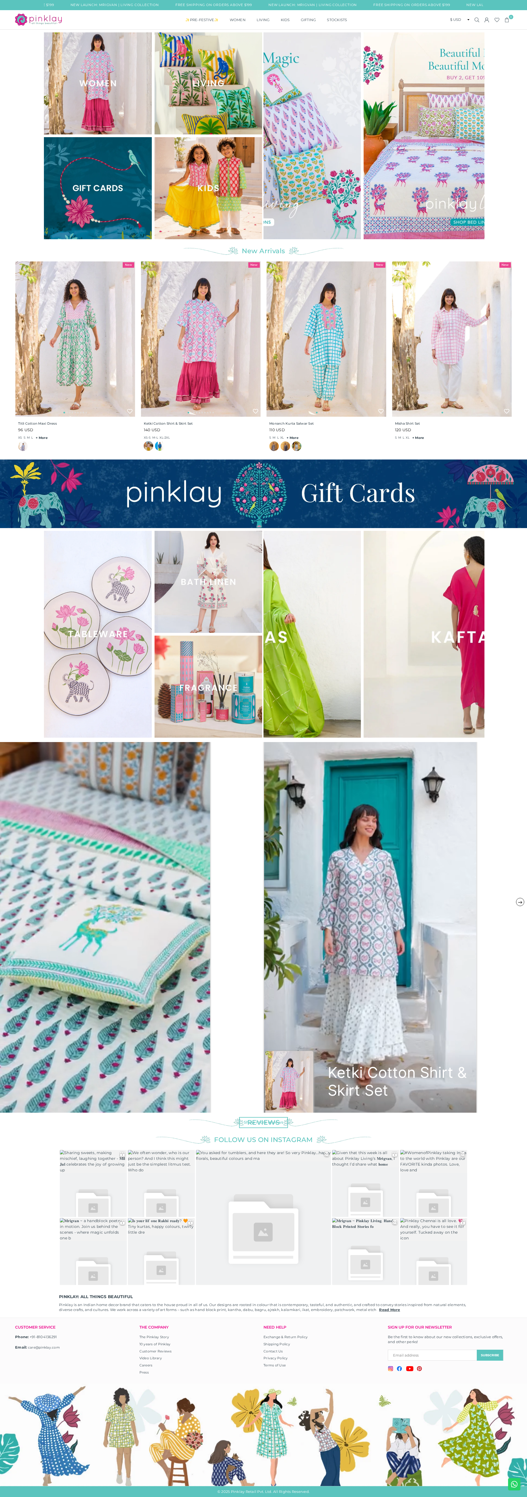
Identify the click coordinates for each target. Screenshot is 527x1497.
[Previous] (271, 135)
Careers (146, 1365)
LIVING (263, 20)
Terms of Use (275, 1365)
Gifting (308, 20)
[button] (507, 20)
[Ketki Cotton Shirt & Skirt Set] (201, 339)
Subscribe (490, 1355)
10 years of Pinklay (155, 1344)
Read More (389, 1309)
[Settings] (487, 20)
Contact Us (273, 1351)
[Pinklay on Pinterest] (419, 1369)
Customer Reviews (155, 1351)
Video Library (150, 1358)
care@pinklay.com (44, 1347)
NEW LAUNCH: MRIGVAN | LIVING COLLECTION (239, 5)
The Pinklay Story (154, 1337)
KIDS (285, 20)
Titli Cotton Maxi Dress (37, 423)
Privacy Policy (276, 1358)
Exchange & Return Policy (286, 1337)
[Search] (477, 20)
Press (144, 1372)
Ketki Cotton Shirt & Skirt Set (168, 423)
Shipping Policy (277, 1344)
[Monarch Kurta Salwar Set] (326, 339)
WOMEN (238, 20)
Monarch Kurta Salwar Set (291, 423)
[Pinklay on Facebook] (399, 1369)
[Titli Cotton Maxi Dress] (75, 339)
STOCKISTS (337, 20)
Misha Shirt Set (407, 423)
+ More (42, 438)
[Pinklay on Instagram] (390, 1369)
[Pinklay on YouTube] (409, 1369)
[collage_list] (98, 83)
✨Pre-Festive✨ (201, 20)
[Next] (477, 135)
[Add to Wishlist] (130, 411)
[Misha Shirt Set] (452, 339)
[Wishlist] (497, 20)
